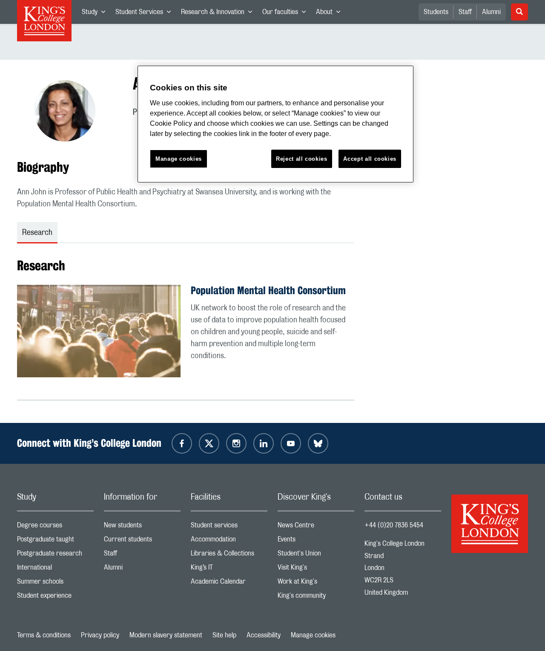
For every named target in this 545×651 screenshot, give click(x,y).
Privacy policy (100, 635)
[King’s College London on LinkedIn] (263, 443)
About (330, 14)
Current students (142, 541)
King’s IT (229, 569)
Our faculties (286, 14)
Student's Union (316, 555)
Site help (224, 635)
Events (316, 541)
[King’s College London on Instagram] (236, 443)
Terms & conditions (44, 635)
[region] (275, 124)
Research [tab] (37, 233)
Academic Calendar (229, 583)
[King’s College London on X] (209, 443)
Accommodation (229, 541)
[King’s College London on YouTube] (291, 443)
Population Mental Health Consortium (268, 290)
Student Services (145, 14)
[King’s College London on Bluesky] (318, 443)
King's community (316, 597)
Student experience (55, 597)
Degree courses (55, 527)
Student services (229, 527)
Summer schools (55, 583)
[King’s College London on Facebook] (182, 443)
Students (436, 12)
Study (96, 14)
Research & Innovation (219, 14)
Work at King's (316, 583)
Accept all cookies (369, 159)
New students (142, 527)
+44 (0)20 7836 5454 (393, 525)
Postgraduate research (55, 555)
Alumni (491, 12)
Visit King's (316, 569)
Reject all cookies (301, 159)
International (55, 569)
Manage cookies (313, 635)
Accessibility (264, 635)
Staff (465, 12)
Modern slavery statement (165, 635)
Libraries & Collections (229, 555)
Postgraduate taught (55, 541)
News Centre (316, 527)
